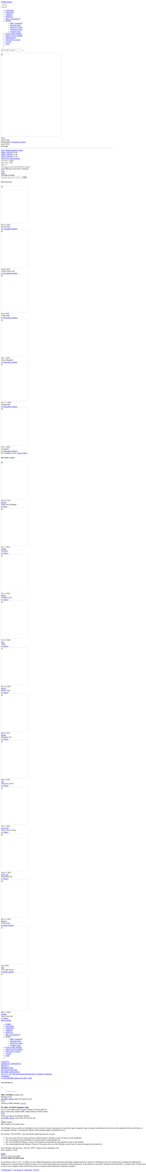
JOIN (7, 44)
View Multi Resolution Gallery (12, 150)
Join (2, 1112)
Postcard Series (15, 25)
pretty (3, 173)
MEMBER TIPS (7, 1068)
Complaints (5, 1076)
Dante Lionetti (8, 925)
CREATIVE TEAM (12, 40)
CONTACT (5, 1062)
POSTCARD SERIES (13, 34)
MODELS (9, 17)
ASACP (36, 1170)
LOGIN (8, 42)
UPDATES (9, 13)
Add (24, 177)
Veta (2, 968)
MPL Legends (15, 23)
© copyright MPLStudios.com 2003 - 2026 (16, 1078)
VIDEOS (8, 15)
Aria (2, 642)
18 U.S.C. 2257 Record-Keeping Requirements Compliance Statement (26, 1074)
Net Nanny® (18, 1170)
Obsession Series (16, 29)
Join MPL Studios (7, 1099)
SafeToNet (28, 1170)
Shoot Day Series (16, 27)
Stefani (3, 595)
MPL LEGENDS (12, 19)
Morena (4, 921)
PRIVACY (5, 1066)
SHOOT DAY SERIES (14, 36)
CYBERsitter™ (6, 1170)
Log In (23, 1103)
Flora (5, 507)
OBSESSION (10, 38)
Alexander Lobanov (18, 142)
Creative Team (15, 32)
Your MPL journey (7, 1118)
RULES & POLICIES (9, 1070)
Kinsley (4, 502)
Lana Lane (5, 828)
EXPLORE (9, 10)
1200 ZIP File (6, 156)
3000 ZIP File (6, 152)
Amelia (3, 549)
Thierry (6, 553)
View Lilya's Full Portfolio (10, 158)
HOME (8, 1024)
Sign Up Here (22, 453)
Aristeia (4, 1014)
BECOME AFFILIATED (10, 1072)
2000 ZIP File (6, 154)
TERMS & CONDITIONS (11, 1064)
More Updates (6, 1020)
